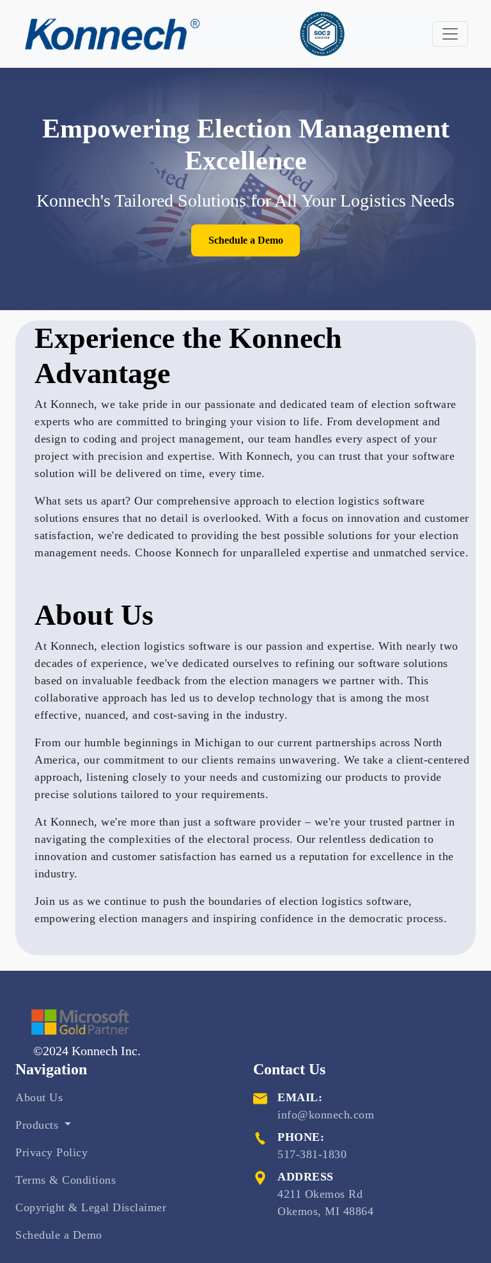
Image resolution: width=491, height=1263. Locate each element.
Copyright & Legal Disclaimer (90, 1207)
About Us (39, 1097)
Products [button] (38, 1124)
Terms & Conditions (65, 1179)
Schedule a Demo (245, 240)
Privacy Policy (51, 1152)
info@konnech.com (325, 1114)
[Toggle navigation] (450, 34)
